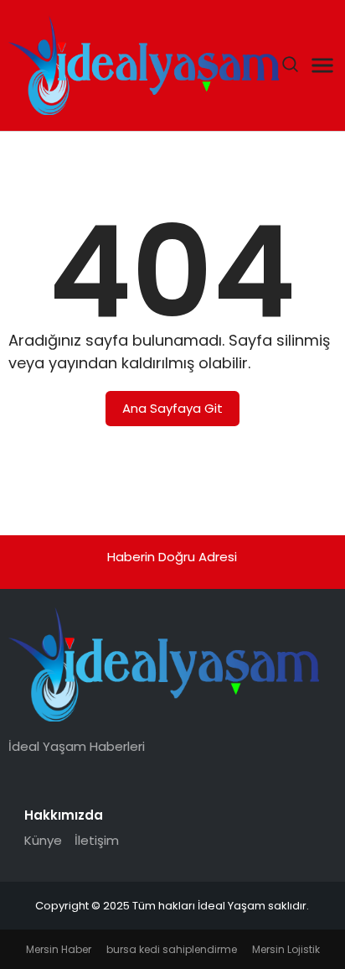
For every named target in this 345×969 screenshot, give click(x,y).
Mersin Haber (58, 949)
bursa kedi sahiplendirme (171, 949)
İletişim (97, 840)
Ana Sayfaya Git (172, 408)
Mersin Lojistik (286, 949)
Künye (43, 840)
